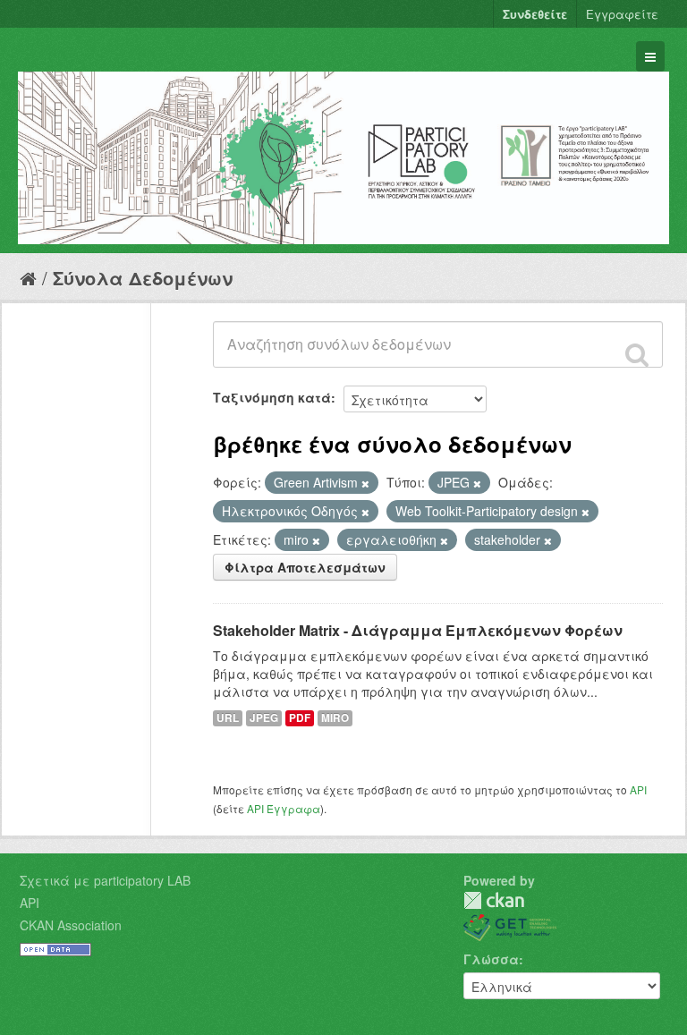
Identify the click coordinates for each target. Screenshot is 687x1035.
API (638, 789)
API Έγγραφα (283, 808)
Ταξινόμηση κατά (272, 397)
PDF (299, 717)
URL (227, 717)
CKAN (493, 900)
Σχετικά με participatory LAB (105, 880)
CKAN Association (71, 925)
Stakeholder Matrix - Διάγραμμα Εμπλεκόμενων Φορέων (418, 630)
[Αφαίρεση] (365, 483)
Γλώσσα (491, 959)
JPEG (264, 717)
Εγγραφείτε (622, 13)
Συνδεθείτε (535, 13)
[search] (636, 354)
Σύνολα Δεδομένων (143, 278)
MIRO (335, 717)
